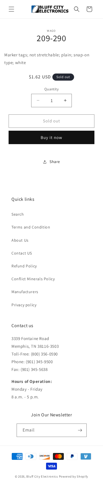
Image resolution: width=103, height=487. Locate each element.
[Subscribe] (80, 430)
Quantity (51, 89)
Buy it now (51, 137)
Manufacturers (24, 291)
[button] (11, 9)
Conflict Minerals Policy (33, 278)
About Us (20, 240)
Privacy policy (23, 304)
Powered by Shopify (73, 476)
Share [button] (54, 161)
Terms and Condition (30, 227)
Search (17, 214)
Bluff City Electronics (42, 476)
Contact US (21, 253)
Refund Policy (24, 266)
